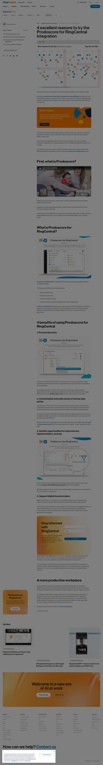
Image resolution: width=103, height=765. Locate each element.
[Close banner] (54, 751)
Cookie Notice (14, 760)
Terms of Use (27, 760)
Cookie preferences (46, 754)
